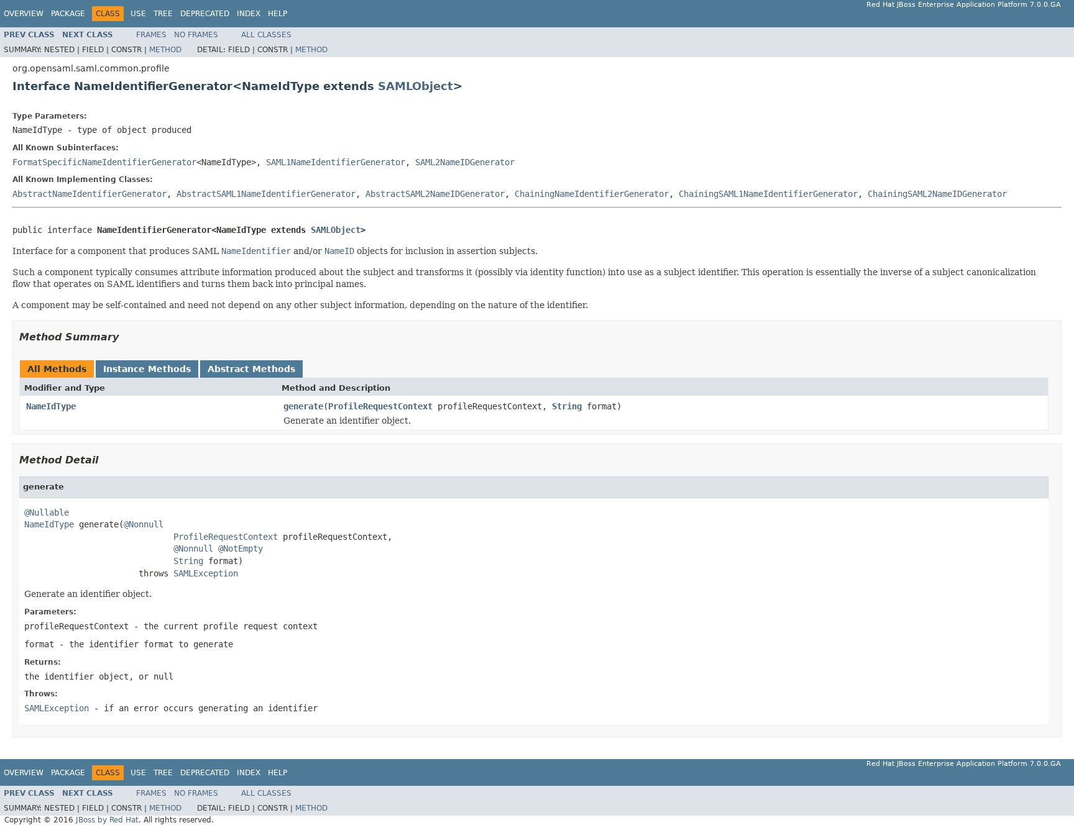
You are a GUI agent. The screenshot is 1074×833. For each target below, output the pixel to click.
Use (138, 13)
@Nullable (46, 512)
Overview (24, 13)
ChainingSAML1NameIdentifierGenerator (768, 194)
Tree (163, 13)
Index (248, 13)
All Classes (266, 34)
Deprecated (204, 13)
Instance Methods (147, 369)
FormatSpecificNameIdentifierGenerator (104, 162)
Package (68, 13)
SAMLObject (415, 86)
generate (303, 406)
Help (277, 13)
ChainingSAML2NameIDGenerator (937, 194)
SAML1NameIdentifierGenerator (335, 162)
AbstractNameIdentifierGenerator (89, 194)
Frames (151, 34)
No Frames (196, 34)
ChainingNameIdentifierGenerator (592, 194)
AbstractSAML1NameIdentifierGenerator (266, 194)
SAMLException (205, 573)
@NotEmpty (240, 548)
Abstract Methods (251, 369)
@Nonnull (143, 524)
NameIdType (51, 406)
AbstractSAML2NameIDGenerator (435, 194)
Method (165, 49)
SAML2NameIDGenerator (465, 162)
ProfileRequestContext (380, 406)
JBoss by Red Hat (107, 820)
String (567, 406)
